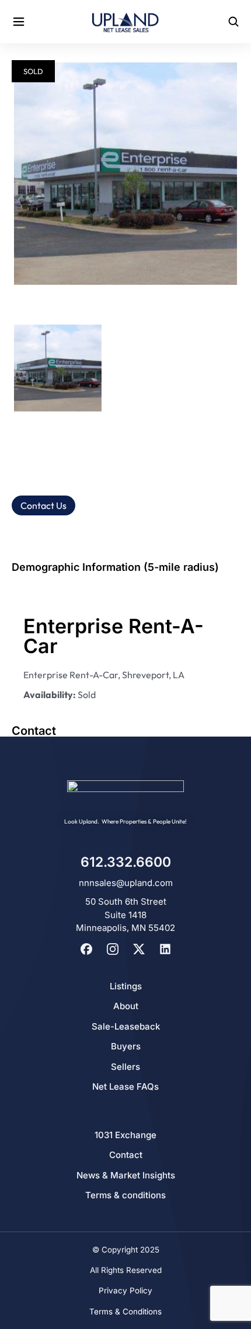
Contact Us (43, 505)
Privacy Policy (125, 1290)
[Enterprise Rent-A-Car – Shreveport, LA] (125, 173)
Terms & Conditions (125, 1311)
